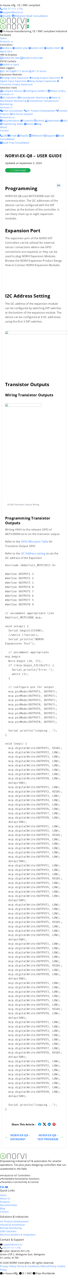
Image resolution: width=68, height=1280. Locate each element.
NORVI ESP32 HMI (33, 58)
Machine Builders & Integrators (18, 1234)
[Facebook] (1, 1187)
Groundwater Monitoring (34, 97)
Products (5, 41)
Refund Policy (49, 1266)
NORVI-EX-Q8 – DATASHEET (20, 1137)
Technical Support (22, 114)
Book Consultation (37, 15)
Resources (6, 117)
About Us (5, 1198)
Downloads (53, 120)
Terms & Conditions (28, 1266)
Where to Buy (57, 90)
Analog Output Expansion (46, 77)
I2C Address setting (33, 553)
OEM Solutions (8, 1231)
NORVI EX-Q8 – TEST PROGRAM (47, 1137)
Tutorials (28, 120)
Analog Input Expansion (16, 77)
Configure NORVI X (37, 90)
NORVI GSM (22, 48)
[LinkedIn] (3, 1187)
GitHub (40, 120)
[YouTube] (7, 1187)
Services (5, 107)
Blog (39, 123)
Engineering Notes (13, 123)
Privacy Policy (8, 1266)
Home (3, 38)
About (3, 127)
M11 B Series (39, 71)
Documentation (11, 120)
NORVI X (7, 48)
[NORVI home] (13, 26)
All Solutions (10, 97)
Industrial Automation (12, 1224)
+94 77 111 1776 (11, 1247)
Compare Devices (13, 90)
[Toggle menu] (28, 20)
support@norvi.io (12, 1244)
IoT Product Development (41, 110)
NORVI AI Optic (10, 64)
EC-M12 (7, 71)
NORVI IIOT (37, 48)
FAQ (65, 120)
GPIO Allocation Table (34, 541)
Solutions (5, 94)
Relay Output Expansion (43, 81)
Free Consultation (13, 110)
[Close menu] (28, 26)
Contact (4, 130)
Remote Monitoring (11, 1228)
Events (30, 123)
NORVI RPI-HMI (11, 58)
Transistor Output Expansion (16, 84)
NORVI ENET (54, 48)
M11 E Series (21, 71)
